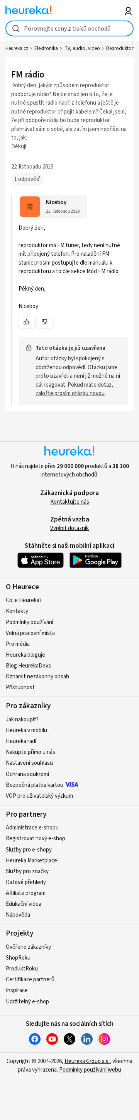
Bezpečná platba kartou (34, 785)
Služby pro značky (27, 871)
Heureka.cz (16, 48)
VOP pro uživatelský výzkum (39, 796)
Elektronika (46, 48)
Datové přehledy (26, 882)
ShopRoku (18, 958)
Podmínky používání (29, 622)
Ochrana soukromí (27, 774)
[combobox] (69, 28)
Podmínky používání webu (90, 1070)
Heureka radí (21, 741)
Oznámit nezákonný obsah (37, 677)
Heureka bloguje (25, 655)
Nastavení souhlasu (29, 763)
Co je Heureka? (24, 600)
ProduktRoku (22, 969)
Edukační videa (23, 904)
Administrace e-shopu (32, 828)
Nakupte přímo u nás (30, 752)
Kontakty (17, 611)
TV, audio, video (82, 48)
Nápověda (18, 915)
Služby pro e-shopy (29, 850)
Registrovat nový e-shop (35, 838)
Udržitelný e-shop (27, 1002)
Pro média (18, 644)
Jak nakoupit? (22, 720)
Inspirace (17, 990)
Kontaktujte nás (69, 502)
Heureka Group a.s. (87, 1061)
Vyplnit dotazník (69, 528)
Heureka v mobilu (26, 730)
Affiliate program (26, 893)
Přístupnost (20, 687)
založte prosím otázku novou (70, 393)
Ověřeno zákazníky (28, 947)
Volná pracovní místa (30, 633)
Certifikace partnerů (30, 979)
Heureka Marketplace (31, 861)
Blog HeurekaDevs (28, 666)
